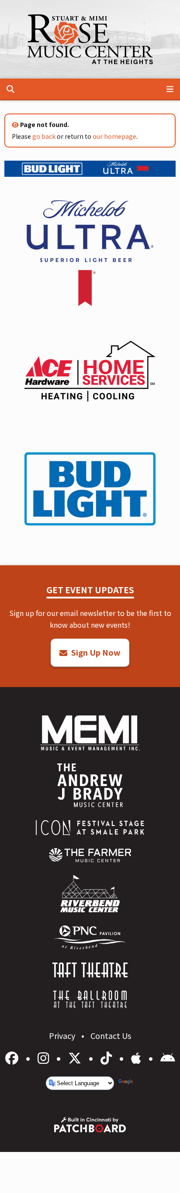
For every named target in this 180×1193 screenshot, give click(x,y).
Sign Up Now (95, 652)
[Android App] (167, 1057)
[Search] (10, 89)
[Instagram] (45, 1057)
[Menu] (170, 89)
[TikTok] (107, 1057)
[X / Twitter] (76, 1057)
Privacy (63, 1035)
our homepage (114, 136)
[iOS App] (137, 1057)
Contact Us (110, 1035)
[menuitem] (90, 855)
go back (43, 136)
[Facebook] (13, 1057)
